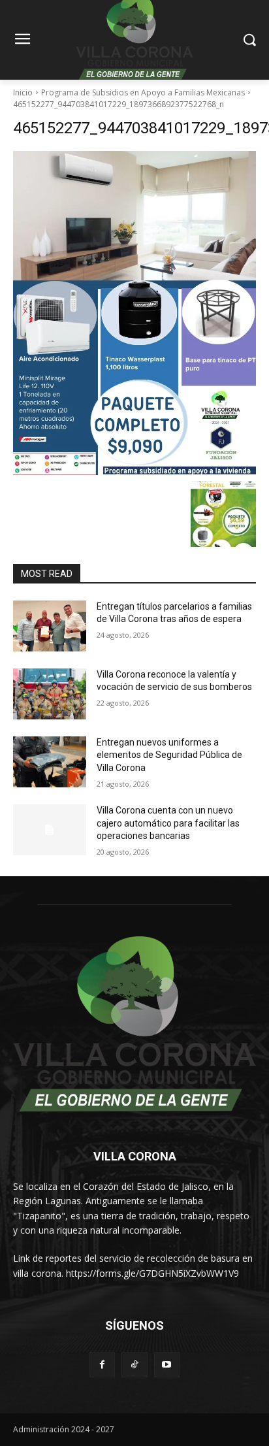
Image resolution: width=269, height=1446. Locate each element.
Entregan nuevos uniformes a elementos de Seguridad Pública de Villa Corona (169, 755)
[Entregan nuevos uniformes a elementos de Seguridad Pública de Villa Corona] (49, 761)
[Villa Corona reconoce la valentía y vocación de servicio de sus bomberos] (49, 693)
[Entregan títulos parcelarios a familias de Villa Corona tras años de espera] (49, 625)
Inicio (23, 92)
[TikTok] (134, 1364)
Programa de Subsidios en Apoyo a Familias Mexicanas (143, 92)
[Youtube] (167, 1364)
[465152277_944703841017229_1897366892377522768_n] (134, 313)
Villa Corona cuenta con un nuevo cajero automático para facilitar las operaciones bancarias (168, 823)
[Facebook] (102, 1364)
